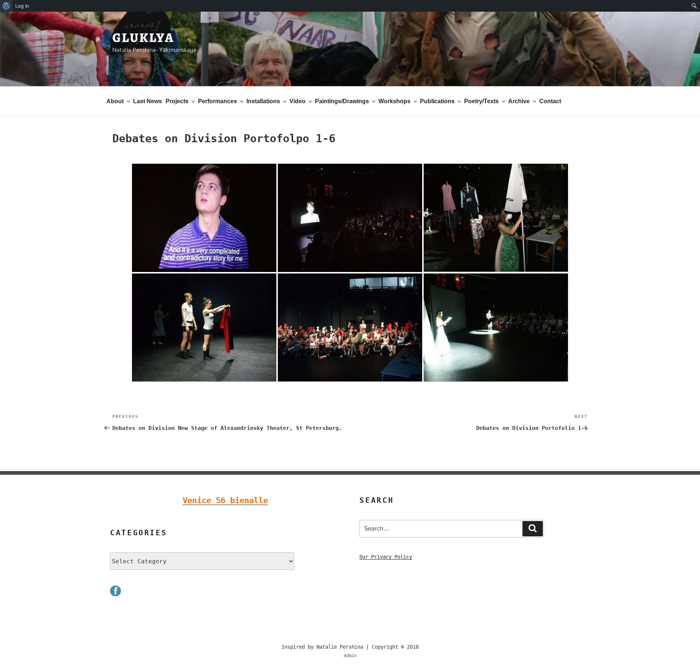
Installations (263, 101)
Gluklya (143, 37)
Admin (350, 655)
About (115, 101)
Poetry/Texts (481, 101)
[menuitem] (6, 6)
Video (297, 101)
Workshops (394, 101)
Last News (147, 101)
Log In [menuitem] (22, 6)
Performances (217, 101)
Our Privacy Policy (385, 557)
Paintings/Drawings (342, 101)
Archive (519, 101)
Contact (550, 101)
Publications (437, 101)
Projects (177, 101)
